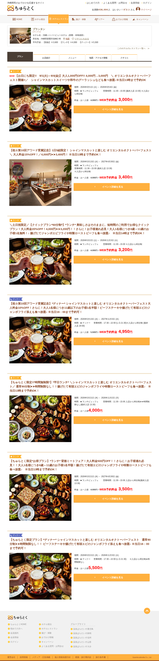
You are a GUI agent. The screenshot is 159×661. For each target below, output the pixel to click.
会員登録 (135, 3)
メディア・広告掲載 (41, 657)
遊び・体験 (81, 19)
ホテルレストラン (60, 19)
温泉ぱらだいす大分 (82, 646)
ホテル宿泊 (40, 19)
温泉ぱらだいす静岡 (82, 633)
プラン (20, 56)
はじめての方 (93, 3)
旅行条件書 (101, 657)
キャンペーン (142, 19)
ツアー (101, 19)
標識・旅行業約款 (83, 657)
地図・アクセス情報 (98, 58)
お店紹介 (46, 58)
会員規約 (14, 633)
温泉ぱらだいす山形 (82, 642)
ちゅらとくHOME (18, 624)
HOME (19, 19)
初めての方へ (16, 628)
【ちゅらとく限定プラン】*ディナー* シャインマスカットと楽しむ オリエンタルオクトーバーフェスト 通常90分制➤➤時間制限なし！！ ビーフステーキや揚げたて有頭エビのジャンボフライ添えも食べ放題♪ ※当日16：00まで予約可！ (80, 544)
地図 (68, 39)
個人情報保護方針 (63, 657)
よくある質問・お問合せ (115, 3)
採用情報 (24, 657)
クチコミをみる (82, 39)
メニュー (72, 58)
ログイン (147, 3)
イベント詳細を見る (112, 109)
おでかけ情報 (122, 19)
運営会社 (11, 657)
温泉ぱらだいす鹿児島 (83, 629)
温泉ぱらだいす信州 (82, 637)
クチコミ (124, 58)
